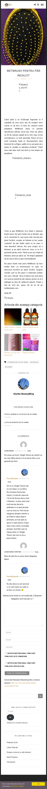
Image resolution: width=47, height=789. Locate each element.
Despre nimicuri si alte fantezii (19, 752)
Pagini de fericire (29, 353)
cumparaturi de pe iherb (18, 362)
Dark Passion (12, 757)
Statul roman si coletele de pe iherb (12, 328)
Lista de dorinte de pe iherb (30, 328)
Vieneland (11, 762)
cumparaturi (23, 373)
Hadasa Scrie (12, 742)
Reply (29, 451)
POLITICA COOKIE (18, 786)
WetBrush (34, 362)
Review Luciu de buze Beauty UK (12, 354)
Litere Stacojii (12, 747)
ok (10, 717)
